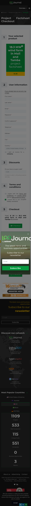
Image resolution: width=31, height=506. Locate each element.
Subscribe (15, 268)
